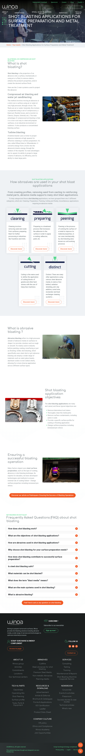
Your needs (16, 45)
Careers (64, 2)
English (80, 2)
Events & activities (66, 693)
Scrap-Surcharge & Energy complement (65, 747)
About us (5, 13)
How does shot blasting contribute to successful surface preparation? (35, 558)
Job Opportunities (43, 733)
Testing (67, 667)
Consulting (66, 664)
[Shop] (80, 751)
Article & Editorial (42, 696)
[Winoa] (10, 7)
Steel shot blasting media (41, 13)
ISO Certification (42, 706)
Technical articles (66, 705)
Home (8, 45)
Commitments (18, 670)
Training (66, 670)
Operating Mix (18, 693)
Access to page (15, 649)
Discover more (16, 249)
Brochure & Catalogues (42, 699)
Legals (69, 750)
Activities (18, 667)
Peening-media (42, 679)
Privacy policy (60, 750)
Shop (72, 2)
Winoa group (18, 664)
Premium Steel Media (42, 672)
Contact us (71, 653)
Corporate (66, 690)
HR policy (42, 723)
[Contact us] (80, 745)
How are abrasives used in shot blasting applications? (33, 542)
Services (63, 13)
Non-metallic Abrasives (42, 676)
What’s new (67, 708)
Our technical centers (18, 677)
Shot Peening (18, 696)
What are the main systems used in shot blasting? (31, 587)
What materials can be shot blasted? (25, 573)
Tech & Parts (78, 13)
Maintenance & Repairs (67, 674)
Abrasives (19, 13)
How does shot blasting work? (22, 528)
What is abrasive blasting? (20, 594)
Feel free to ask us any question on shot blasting (42, 603)
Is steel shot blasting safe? (21, 566)
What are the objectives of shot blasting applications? (33, 535)
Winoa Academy (42, 730)
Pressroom (66, 696)
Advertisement (42, 692)
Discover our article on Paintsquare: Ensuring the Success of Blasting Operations (42, 495)
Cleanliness (18, 690)
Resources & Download (40, 2)
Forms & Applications (42, 702)
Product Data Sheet (42, 712)
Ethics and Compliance (42, 726)
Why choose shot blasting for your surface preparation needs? (38, 550)
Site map (76, 750)
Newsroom (54, 2)
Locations (18, 674)
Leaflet (43, 709)
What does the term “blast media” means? (28, 580)
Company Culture (42, 719)
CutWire (42, 664)
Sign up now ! (51, 630)
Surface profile (18, 700)
